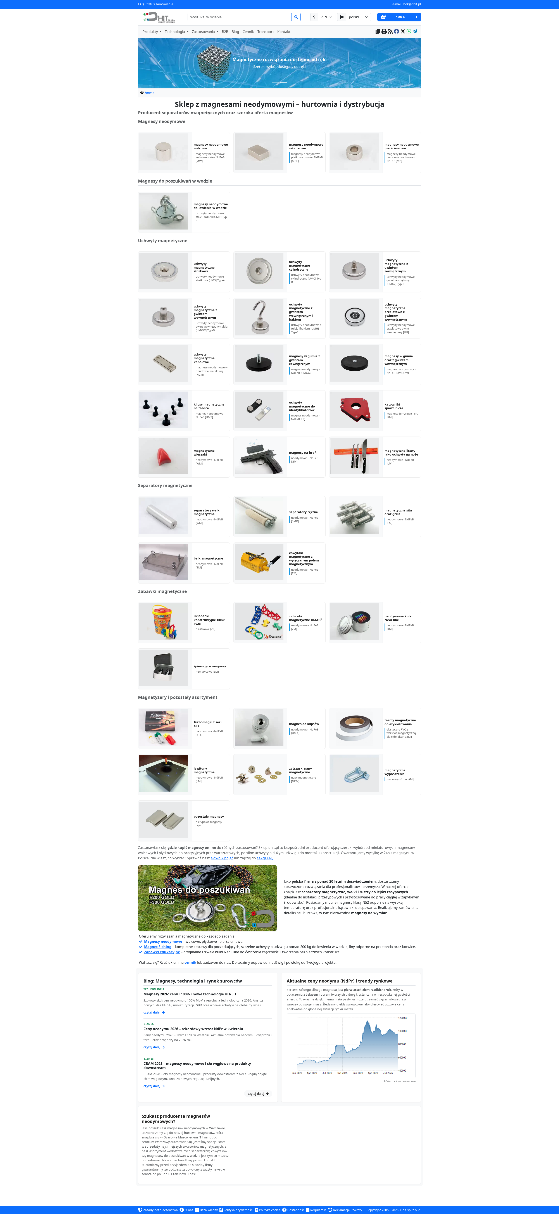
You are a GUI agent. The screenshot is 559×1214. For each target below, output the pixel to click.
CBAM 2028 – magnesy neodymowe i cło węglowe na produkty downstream (197, 1065)
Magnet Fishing (157, 946)
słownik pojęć (222, 858)
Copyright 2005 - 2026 (382, 1210)
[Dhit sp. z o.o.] (158, 17)
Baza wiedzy (208, 1210)
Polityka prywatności (238, 1210)
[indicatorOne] (283, 82)
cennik (190, 962)
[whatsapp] (408, 32)
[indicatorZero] (275, 82)
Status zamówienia (159, 4)
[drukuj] (384, 32)
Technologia (175, 31)
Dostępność (295, 1210)
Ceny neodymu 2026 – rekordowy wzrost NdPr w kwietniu (193, 1028)
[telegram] (414, 32)
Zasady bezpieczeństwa (160, 1210)
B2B (225, 31)
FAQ (141, 4)
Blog (235, 31)
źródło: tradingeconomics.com (400, 1081)
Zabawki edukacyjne (162, 952)
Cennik (248, 31)
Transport (265, 31)
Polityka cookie (269, 1210)
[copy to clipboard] (377, 32)
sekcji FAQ (265, 858)
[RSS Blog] (390, 32)
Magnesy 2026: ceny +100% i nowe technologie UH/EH (189, 994)
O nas (188, 1210)
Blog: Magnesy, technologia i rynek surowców (192, 981)
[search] (296, 17)
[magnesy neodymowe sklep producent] (207, 898)
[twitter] (402, 32)
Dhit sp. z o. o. (410, 1210)
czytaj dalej (152, 1012)
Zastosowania (204, 31)
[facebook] (396, 32)
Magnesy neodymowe (163, 941)
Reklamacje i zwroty (347, 1210)
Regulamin (317, 1210)
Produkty (151, 31)
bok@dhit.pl (412, 4)
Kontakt (283, 31)
